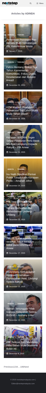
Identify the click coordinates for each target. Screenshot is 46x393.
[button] (30, 3)
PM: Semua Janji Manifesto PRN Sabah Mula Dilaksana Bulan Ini (22, 345)
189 (22, 367)
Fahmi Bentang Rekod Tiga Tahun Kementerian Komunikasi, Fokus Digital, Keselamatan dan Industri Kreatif (21, 74)
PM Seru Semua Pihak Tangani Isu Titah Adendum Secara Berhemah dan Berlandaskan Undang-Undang (21, 208)
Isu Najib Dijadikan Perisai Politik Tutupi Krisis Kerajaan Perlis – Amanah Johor (22, 177)
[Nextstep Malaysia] (10, 3)
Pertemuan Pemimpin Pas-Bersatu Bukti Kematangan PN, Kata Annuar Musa (21, 43)
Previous (8, 367)
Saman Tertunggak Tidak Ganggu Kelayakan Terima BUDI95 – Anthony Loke (21, 312)
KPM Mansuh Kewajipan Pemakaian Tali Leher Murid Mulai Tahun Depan (22, 110)
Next (26, 367)
